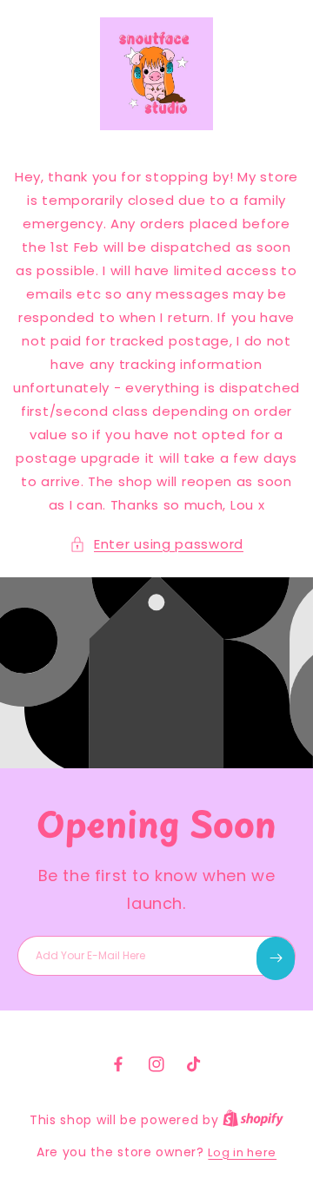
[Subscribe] (275, 958)
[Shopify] (253, 1120)
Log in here (242, 1152)
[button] (156, 544)
